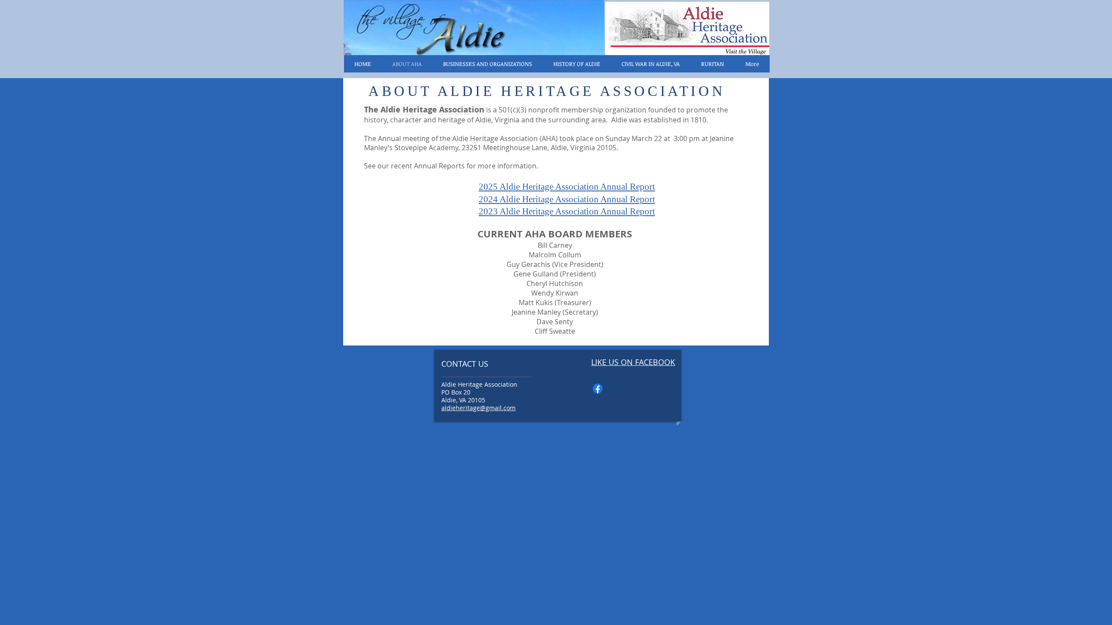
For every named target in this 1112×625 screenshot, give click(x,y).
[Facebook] (597, 388)
